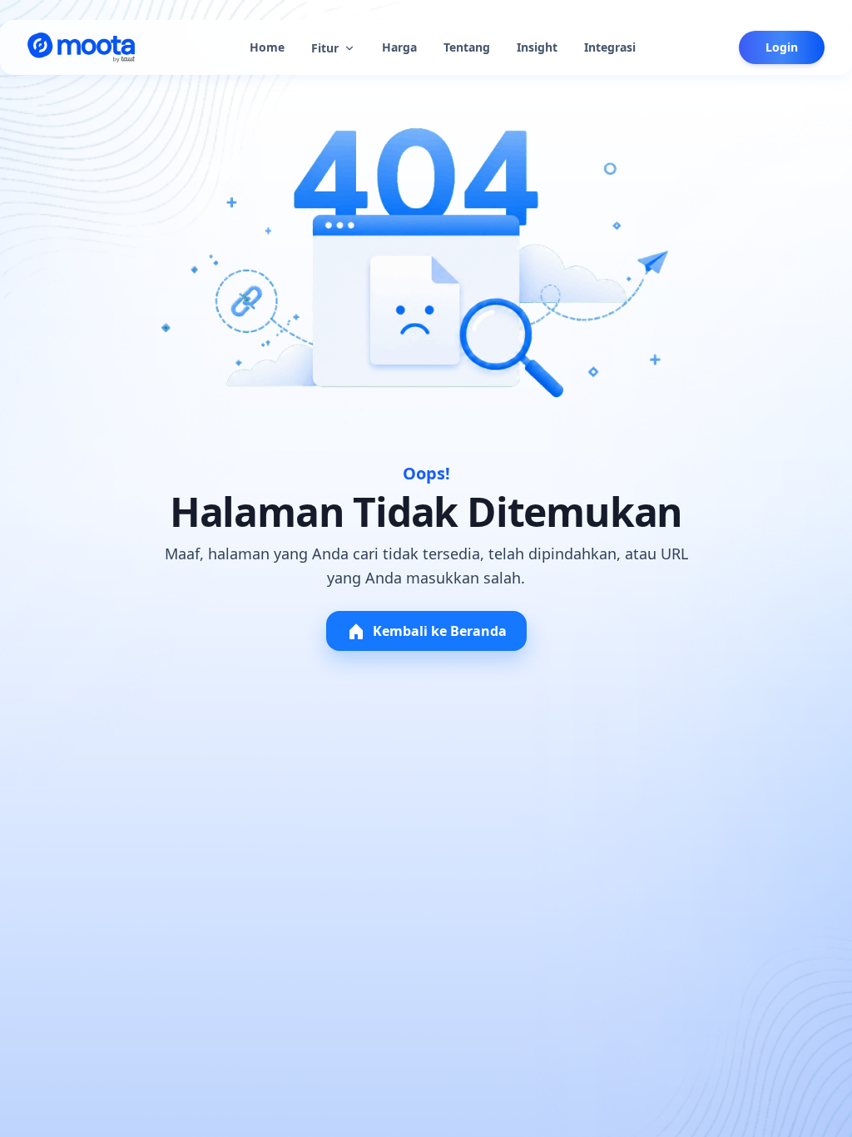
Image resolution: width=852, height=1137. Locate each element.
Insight (537, 47)
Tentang (466, 47)
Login (781, 47)
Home (267, 47)
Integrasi (610, 47)
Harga (399, 47)
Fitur (325, 48)
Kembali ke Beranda (440, 631)
